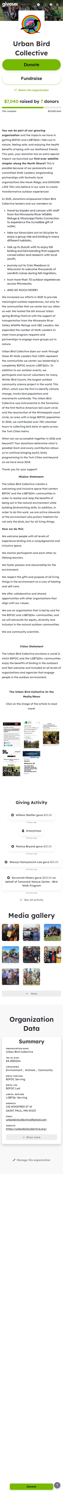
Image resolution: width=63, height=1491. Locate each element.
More (34, 993)
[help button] (57, 1485)
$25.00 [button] (48, 815)
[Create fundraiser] (38, 4)
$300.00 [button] (47, 877)
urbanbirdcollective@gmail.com (26, 1119)
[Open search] (44, 4)
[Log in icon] (51, 4)
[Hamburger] (57, 4)
